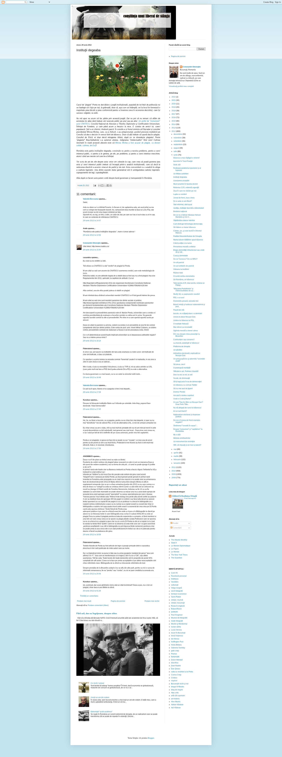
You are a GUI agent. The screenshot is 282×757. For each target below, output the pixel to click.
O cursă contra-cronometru (184, 276)
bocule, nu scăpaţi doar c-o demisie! (187, 313)
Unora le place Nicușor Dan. (184, 317)
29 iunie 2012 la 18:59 (92, 535)
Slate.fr (174, 543)
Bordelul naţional (180, 211)
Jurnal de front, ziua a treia (183, 198)
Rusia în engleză (178, 606)
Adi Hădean (176, 708)
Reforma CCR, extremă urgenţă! (186, 187)
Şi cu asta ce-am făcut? (182, 201)
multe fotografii (177, 621)
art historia (175, 699)
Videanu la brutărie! (181, 269)
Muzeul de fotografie (179, 618)
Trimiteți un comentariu (89, 596)
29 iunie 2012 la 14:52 (92, 235)
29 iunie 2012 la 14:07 (92, 220)
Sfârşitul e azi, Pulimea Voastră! (185, 371)
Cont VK (174, 573)
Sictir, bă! (177, 165)
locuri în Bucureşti (178, 633)
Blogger (151, 738)
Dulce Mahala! (177, 660)
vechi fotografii (177, 591)
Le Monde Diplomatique (180, 546)
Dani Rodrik (176, 666)
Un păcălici (177, 350)
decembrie (178, 134)
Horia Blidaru (176, 645)
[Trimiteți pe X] (105, 185)
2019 (174, 107)
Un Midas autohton (180, 174)
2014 (174, 124)
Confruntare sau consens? (183, 340)
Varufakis (174, 582)
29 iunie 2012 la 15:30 (92, 250)
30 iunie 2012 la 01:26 (92, 591)
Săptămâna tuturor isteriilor (184, 220)
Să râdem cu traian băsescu (184, 227)
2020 (174, 104)
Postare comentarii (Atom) (98, 605)
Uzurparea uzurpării (181, 181)
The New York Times (179, 555)
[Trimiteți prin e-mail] (99, 185)
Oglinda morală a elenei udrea (185, 331)
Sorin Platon (176, 597)
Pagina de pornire (118, 601)
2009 (174, 474)
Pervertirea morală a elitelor (184, 247)
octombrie (178, 141)
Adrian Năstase (177, 705)
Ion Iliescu (175, 639)
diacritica (174, 663)
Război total (178, 273)
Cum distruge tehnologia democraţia (187, 224)
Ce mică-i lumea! (97, 683)
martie (176, 456)
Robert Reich (176, 609)
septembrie (178, 144)
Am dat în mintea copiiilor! (183, 395)
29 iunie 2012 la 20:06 (92, 574)
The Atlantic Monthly (179, 540)
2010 (174, 471)
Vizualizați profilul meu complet (181, 86)
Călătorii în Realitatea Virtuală (184, 496)
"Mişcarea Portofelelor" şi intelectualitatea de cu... (183, 290)
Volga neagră (176, 588)
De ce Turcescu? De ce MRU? (185, 259)
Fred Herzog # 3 (190, 498)
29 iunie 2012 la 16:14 (92, 341)
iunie (176, 155)
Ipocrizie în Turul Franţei (183, 161)
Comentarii (177, 528)
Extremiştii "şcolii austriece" (101, 712)
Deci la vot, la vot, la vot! (182, 375)
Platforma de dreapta (181, 346)
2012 (174, 131)
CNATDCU (85, 124)
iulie (175, 151)
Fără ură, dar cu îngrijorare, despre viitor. (96, 613)
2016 (174, 117)
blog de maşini (177, 690)
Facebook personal (179, 576)
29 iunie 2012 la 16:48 (92, 377)
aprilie (176, 453)
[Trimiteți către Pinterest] (110, 185)
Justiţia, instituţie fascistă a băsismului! (188, 208)
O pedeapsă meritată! (181, 368)
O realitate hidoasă (180, 324)
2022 (174, 97)
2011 (174, 467)
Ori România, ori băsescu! (183, 280)
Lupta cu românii (180, 194)
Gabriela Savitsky (178, 648)
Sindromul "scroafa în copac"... (185, 426)
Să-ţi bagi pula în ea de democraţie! (187, 382)
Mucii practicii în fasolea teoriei (185, 184)
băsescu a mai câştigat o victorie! (186, 158)
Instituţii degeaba (180, 177)
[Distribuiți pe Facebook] (107, 185)
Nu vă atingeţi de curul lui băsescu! (187, 408)
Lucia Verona (176, 630)
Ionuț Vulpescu (177, 636)
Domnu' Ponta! (179, 392)
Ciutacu (174, 678)
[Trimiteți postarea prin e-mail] (94, 185)
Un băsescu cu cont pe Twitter (185, 385)
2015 (174, 121)
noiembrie (178, 138)
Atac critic (175, 693)
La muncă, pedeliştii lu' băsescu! (186, 343)
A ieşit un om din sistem (100, 697)
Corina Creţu (176, 675)
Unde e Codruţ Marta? (182, 399)
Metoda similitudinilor (181, 438)
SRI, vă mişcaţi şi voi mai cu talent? (187, 445)
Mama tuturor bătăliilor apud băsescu (188, 240)
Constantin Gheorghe (92, 243)
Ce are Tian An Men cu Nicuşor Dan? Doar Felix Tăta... (188, 403)
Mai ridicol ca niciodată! (182, 327)
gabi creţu (175, 651)
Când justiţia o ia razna (182, 243)
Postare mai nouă (84, 601)
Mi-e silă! (177, 435)
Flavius (174, 654)
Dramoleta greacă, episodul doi (185, 301)
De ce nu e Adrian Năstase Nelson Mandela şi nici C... (187, 216)
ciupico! (174, 681)
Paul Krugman (177, 615)
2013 (174, 128)
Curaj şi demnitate (180, 256)
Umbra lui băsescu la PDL (183, 320)
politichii (174, 612)
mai (175, 449)
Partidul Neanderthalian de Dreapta (187, 236)
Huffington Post (177, 642)
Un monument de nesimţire (184, 441)
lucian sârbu (176, 627)
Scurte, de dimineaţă (181, 378)
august (176, 148)
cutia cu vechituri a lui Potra (182, 672)
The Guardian (176, 558)
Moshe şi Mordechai (179, 624)
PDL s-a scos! (178, 298)
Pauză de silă (178, 310)
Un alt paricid (178, 262)
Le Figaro (175, 549)
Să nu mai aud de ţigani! (183, 388)
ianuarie (177, 463)
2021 (174, 100)
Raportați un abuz (178, 485)
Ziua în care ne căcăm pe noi (184, 191)
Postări (175, 523)
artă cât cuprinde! (178, 696)
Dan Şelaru (175, 669)
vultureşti (174, 585)
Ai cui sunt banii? (180, 411)
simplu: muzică (177, 600)
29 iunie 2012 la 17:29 (92, 392)
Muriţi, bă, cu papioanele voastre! (186, 294)
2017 (174, 114)
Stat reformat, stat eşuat (182, 204)
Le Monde (175, 552)
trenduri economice (179, 594)
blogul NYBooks (177, 687)
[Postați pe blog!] (102, 185)
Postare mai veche (152, 601)
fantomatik (175, 657)
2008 (174, 478)
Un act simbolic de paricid (183, 266)
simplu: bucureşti (178, 603)
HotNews (174, 579)
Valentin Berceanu (90, 199)
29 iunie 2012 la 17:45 (92, 409)
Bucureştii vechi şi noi (179, 684)
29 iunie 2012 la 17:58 (92, 448)
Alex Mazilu (175, 702)
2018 (174, 111)
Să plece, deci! (179, 364)
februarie (177, 460)
